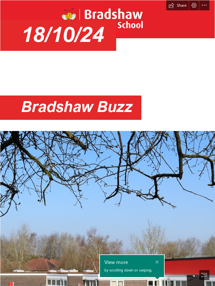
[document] (107, 143)
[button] (177, 5)
